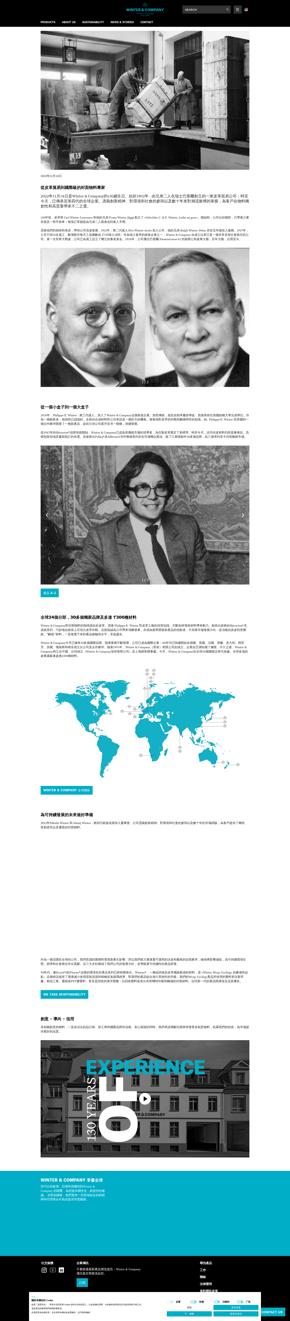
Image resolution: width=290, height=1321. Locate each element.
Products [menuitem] (48, 22)
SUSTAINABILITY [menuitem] (93, 22)
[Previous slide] (47, 317)
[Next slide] (243, 317)
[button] (35, 1297)
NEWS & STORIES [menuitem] (122, 22)
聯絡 (203, 1277)
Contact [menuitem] (146, 22)
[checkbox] (170, 1302)
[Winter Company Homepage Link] (145, 9)
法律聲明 (206, 1284)
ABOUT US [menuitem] (69, 22)
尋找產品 (206, 1263)
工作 (203, 1270)
